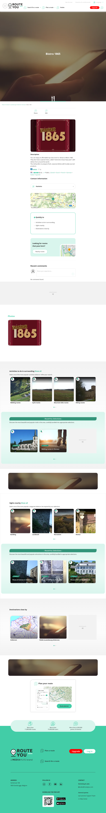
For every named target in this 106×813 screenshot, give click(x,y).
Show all (38, 371)
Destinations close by (42, 229)
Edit (46, 113)
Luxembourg (13, 104)
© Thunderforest (59, 208)
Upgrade (94, 7)
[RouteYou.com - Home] (15, 5)
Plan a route (50, 750)
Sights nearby (39, 225)
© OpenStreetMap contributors (69, 208)
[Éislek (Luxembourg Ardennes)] (53, 627)
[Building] (20, 521)
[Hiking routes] (86, 389)
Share (36, 113)
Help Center (83, 799)
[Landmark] (42, 521)
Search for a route (52, 761)
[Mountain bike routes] (64, 389)
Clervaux (24, 104)
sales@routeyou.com (86, 787)
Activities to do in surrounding (45, 222)
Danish (53, 173)
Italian (32, 175)
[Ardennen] (24, 627)
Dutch (58, 173)
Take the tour (68, 2)
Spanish (37, 175)
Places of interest (5, 104)
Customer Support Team (87, 796)
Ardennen (19, 104)
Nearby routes (39, 251)
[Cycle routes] (42, 389)
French (63, 173)
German (69, 173)
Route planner (64, 706)
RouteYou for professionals (82, 2)
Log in (90, 751)
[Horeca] (86, 521)
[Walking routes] (20, 389)
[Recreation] (64, 521)
